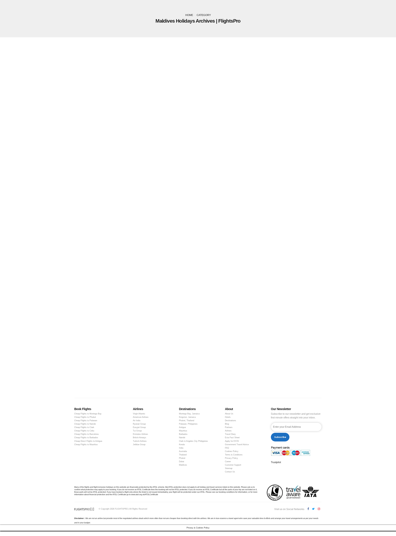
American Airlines (140, 417)
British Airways (139, 437)
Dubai (181, 461)
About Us (229, 414)
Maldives (183, 465)
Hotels (228, 417)
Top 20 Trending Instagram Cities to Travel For (143, 163)
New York (134, 158)
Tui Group (137, 431)
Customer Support (233, 465)
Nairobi (182, 437)
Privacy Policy (231, 458)
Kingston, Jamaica (187, 417)
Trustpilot (276, 462)
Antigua (182, 427)
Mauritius (183, 431)
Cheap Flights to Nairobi (85, 424)
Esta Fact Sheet (232, 437)
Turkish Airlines (140, 441)
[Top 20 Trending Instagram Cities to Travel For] (198, 101)
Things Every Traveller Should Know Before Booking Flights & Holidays (178, 158)
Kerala (182, 444)
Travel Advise (223, 158)
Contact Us (230, 472)
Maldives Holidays (118, 158)
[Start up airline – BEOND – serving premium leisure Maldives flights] (198, 272)
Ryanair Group (139, 424)
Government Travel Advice (237, 444)
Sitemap (228, 468)
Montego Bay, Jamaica (189, 414)
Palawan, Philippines (188, 424)
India (181, 448)
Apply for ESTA (232, 441)
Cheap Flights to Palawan (85, 420)
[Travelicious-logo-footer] (84, 509)
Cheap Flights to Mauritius (86, 444)
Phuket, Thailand (186, 420)
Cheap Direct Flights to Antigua (88, 441)
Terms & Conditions (234, 455)
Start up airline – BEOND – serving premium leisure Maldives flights (161, 334)
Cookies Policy (231, 451)
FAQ (227, 448)
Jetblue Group (139, 444)
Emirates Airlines (140, 434)
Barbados (183, 434)
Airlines (228, 431)
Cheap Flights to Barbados (86, 437)
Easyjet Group (139, 427)
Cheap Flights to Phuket (85, 417)
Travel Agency (240, 158)
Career (228, 461)
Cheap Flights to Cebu (84, 431)
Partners (228, 427)
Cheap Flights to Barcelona (86, 434)
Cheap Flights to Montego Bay (87, 414)
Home (189, 15)
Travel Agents (258, 158)
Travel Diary (230, 434)
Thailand (183, 455)
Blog (227, 424)
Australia (183, 451)
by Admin (135, 168)
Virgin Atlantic (139, 414)
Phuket (182, 458)
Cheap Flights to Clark (84, 427)
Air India (136, 420)
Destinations (230, 420)
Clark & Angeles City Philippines (193, 441)
